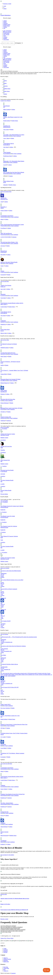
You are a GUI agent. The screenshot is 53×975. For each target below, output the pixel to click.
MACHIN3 (3, 254)
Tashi (2, 540)
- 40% (15, 382)
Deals (4, 35)
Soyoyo (2, 815)
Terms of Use (3, 938)
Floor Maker (3, 655)
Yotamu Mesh (4, 374)
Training (11, 176)
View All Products (7, 30)
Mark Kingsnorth (4, 835)
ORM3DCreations (5, 347)
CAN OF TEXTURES (6, 237)
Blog (4, 969)
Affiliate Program (7, 959)
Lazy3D (5, 164)
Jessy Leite (3, 289)
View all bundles (4, 500)
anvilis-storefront (4, 648)
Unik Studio (3, 297)
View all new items (5, 339)
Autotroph (13, 973)
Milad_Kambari (6, 109)
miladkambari (3, 573)
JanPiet (2, 365)
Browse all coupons (5, 568)
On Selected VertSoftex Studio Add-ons (9, 664)
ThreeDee (3, 450)
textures (2, 582)
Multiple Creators (4, 437)
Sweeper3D (3, 274)
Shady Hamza (4, 356)
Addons (13, 109)
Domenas (3, 394)
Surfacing (14, 237)
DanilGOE (3, 509)
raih (1, 603)
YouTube (5, 952)
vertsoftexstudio (4, 666)
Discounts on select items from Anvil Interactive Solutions (13, 646)
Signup (4, 8)
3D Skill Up (3, 411)
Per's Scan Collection (5, 708)
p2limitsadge (3, 639)
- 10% (11, 289)
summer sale (3, 598)
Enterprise (5, 960)
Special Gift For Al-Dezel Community (9, 589)
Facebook (5, 949)
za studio (2, 484)
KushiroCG (3, 844)
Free (4, 28)
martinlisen (3, 680)
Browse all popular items (6, 191)
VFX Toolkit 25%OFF (6, 621)
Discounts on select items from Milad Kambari (11, 570)
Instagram (5, 951)
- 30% (12, 324)
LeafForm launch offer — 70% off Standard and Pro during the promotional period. (19, 637)
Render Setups (15, 120)
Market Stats (6, 961)
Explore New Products (5, 100)
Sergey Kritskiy (4, 789)
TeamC (2, 265)
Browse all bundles (5, 427)
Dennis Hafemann (4, 403)
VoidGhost (3, 420)
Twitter (4, 948)
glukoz (2, 219)
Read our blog (4, 894)
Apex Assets (6, 129)
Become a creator (4, 919)
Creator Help (6, 968)
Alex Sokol (5, 147)
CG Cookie (3, 736)
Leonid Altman (4, 306)
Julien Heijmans (4, 826)
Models (11, 129)
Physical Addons (4, 494)
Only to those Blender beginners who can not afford (12, 579)
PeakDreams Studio (7, 156)
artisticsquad (3, 657)
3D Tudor (3, 728)
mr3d (2, 690)
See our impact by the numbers (7, 854)
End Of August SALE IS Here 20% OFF (10, 687)
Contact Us (5, 970)
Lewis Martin (3, 748)
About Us (5, 957)
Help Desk (5, 967)
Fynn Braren (3, 228)
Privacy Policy (10, 938)
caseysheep (3, 623)
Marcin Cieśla (4, 333)
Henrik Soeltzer (6, 120)
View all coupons (4, 634)
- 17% (16, 306)
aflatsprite (5, 184)
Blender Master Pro (5, 382)
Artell (2, 201)
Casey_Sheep (6, 138)
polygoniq (3, 245)
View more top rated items (6, 763)
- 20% (14, 147)
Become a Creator (7, 3)
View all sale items (5, 281)
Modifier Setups (12, 184)
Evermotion (3, 757)
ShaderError (3, 324)
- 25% (12, 297)
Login (4, 6)
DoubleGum (3, 797)
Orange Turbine (4, 210)
